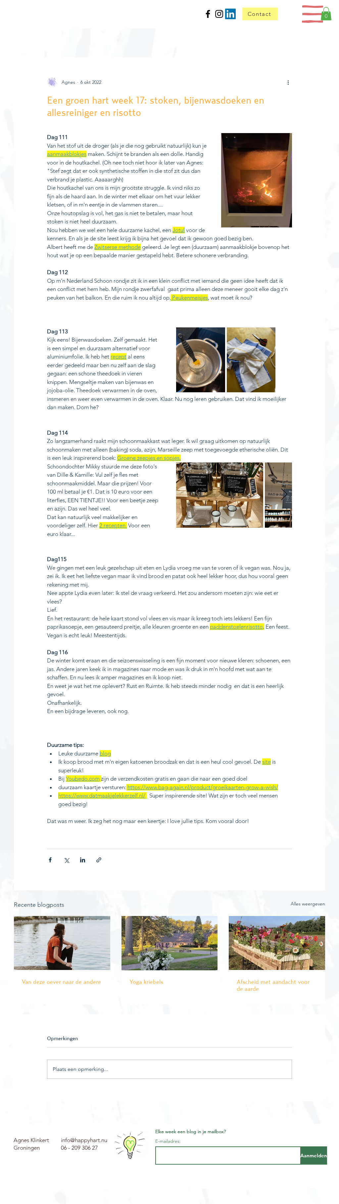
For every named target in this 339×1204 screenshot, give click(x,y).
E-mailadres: (168, 1141)
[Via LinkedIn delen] (82, 860)
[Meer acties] (288, 82)
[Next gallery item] (284, 495)
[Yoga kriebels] (169, 943)
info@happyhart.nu (84, 1140)
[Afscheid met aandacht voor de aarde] (277, 943)
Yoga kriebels (146, 981)
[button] (312, 14)
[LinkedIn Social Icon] (230, 14)
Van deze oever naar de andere (61, 981)
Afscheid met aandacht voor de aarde (273, 985)
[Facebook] (208, 14)
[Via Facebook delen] (50, 860)
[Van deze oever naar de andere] (62, 943)
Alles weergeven (308, 904)
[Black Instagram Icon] (219, 14)
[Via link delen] (99, 860)
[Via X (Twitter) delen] (66, 860)
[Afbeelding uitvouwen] (200, 360)
